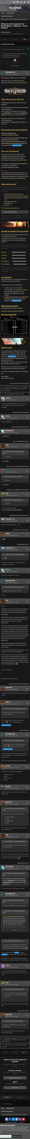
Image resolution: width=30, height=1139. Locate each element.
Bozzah (7, 766)
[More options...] (27, 74)
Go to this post (15, 65)
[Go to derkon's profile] (2, 966)
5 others (23, 383)
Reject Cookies (17, 1136)
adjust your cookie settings (19, 1128)
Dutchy (23, 412)
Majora (6, 394)
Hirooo (14, 383)
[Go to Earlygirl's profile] (2, 787)
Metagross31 (20, 451)
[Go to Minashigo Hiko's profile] (2, 73)
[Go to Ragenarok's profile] (2, 688)
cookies (10, 1127)
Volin (18, 383)
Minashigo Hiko (7, 32)
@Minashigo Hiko (17, 145)
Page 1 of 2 (15, 39)
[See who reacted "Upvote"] (15, 60)
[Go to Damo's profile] (2, 471)
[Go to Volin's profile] (2, 446)
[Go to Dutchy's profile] (2, 417)
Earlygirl (8, 786)
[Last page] (28, 39)
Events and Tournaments (16, 33)
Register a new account (15, 1078)
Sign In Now (15, 1087)
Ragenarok (8, 687)
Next (24, 39)
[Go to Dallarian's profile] (2, 399)
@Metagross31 (12, 356)
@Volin (16, 952)
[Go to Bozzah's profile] (2, 766)
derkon (7, 965)
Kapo (11, 383)
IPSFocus (14, 1122)
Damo (14, 441)
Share (7, 1097)
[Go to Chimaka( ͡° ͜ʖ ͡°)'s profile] (2, 520)
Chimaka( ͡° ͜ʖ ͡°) (10, 519)
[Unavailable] (15, 90)
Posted (11, 74)
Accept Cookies (6, 1136)
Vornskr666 (9, 866)
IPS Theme (8, 1122)
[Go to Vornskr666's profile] (2, 867)
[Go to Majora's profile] (2, 534)
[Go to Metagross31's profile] (2, 431)
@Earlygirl (4, 954)
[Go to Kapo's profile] (2, 494)
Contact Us (21, 1122)
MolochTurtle (21, 808)
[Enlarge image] (15, 224)
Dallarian (8, 398)
